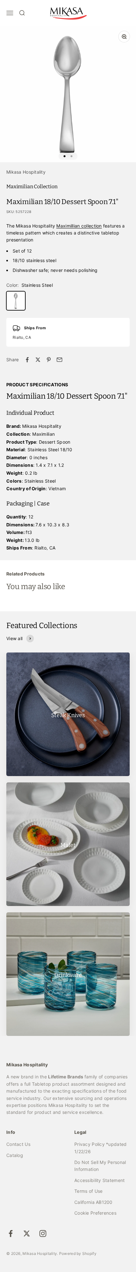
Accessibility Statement (99, 1180)
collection (91, 225)
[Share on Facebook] (27, 359)
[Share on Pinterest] (48, 359)
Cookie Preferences (95, 1213)
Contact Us (18, 1144)
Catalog (14, 1155)
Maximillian (68, 225)
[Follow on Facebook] (10, 1233)
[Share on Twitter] (38, 359)
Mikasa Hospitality (26, 172)
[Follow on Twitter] (26, 1233)
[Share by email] (59, 359)
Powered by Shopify (77, 1253)
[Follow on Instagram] (43, 1233)
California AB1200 (93, 1202)
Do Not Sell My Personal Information (100, 1166)
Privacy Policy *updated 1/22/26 (100, 1147)
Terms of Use (88, 1191)
